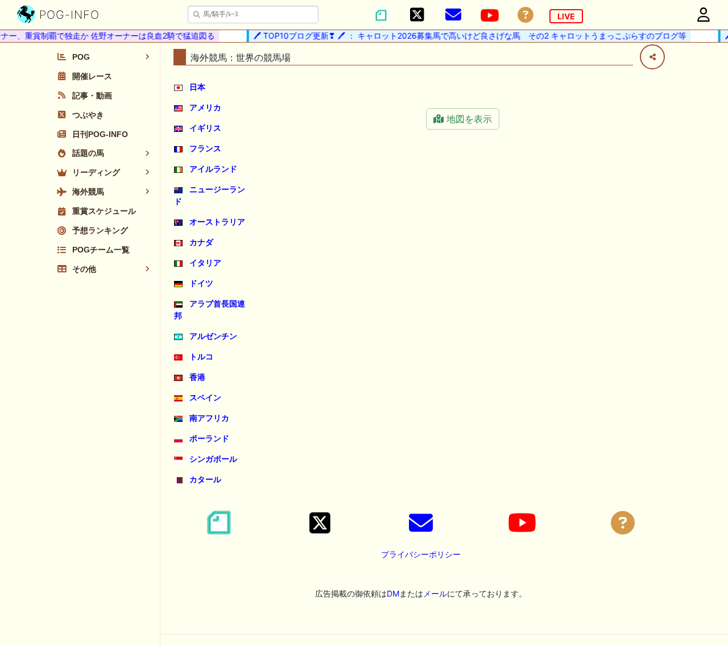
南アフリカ (209, 418)
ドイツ (201, 283)
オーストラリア (217, 221)
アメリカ (205, 107)
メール (435, 593)
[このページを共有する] (652, 56)
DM (393, 593)
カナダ (201, 242)
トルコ (201, 356)
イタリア (205, 262)
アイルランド (213, 168)
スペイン (205, 397)
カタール (205, 479)
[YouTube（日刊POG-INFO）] (490, 15)
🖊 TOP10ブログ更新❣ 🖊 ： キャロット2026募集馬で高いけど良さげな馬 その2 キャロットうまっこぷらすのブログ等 (466, 35)
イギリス (205, 127)
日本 (197, 87)
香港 (197, 377)
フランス (205, 148)
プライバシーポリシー (421, 554)
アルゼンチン (213, 336)
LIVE (566, 16)
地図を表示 (468, 119)
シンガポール (213, 458)
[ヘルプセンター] (525, 15)
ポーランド (209, 438)
